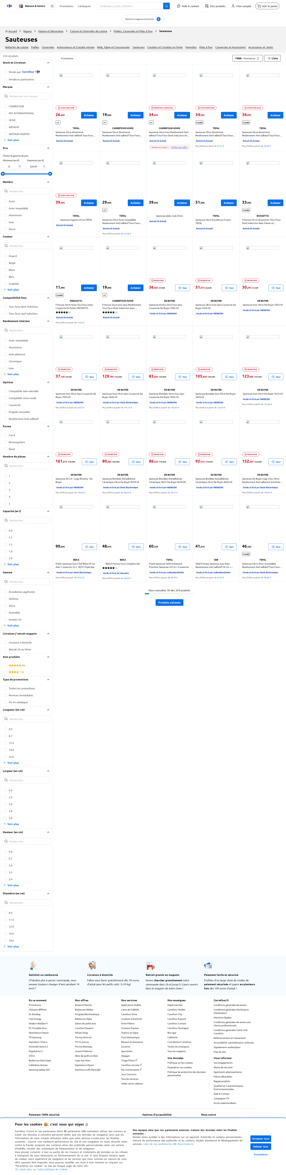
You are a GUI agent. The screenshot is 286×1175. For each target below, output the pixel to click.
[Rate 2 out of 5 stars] (12, 665)
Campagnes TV (221, 1098)
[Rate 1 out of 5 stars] (10, 665)
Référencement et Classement (230, 1037)
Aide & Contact (221, 1093)
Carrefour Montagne (178, 1027)
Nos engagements (223, 1062)
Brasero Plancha (83, 1004)
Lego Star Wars (82, 1060)
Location (125, 1046)
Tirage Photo (128, 1060)
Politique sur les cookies (180, 1062)
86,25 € (127, 492)
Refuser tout (260, 1146)
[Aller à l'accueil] (9, 6)
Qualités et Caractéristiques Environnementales (228, 1087)
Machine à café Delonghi (88, 1069)
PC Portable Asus (38, 1027)
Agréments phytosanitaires (228, 1071)
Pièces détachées (223, 1076)
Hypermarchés (175, 1004)
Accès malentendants (225, 1102)
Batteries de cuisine (16, 47)
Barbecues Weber (84, 1009)
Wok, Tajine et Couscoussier (113, 47)
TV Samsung (35, 1037)
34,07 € (80, 407)
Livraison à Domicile (131, 1018)
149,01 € (268, 492)
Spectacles (126, 1051)
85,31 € (174, 492)
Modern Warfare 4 (38, 1023)
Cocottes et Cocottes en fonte (165, 47)
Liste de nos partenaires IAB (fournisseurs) (168, 1143)
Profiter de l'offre (179, 147)
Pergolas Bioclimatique (87, 1014)
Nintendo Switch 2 (38, 1046)
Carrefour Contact (176, 1023)
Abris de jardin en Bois (86, 1055)
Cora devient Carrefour (179, 1041)
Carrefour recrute (130, 1064)
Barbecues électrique (40, 1060)
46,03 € (127, 578)
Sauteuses (139, 47)
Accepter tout (260, 1138)
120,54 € (221, 407)
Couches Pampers (84, 1027)
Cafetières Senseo (38, 1064)
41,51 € (220, 146)
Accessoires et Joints (260, 47)
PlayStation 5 (36, 1051)
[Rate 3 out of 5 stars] (15, 665)
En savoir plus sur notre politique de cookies (42, 1169)
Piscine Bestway (83, 1046)
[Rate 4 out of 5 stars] (17, 665)
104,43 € (175, 407)
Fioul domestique (130, 1037)
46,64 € (267, 577)
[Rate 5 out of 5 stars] (20, 665)
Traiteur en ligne (129, 1032)
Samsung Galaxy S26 (39, 1069)
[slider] (3, 174)
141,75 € (128, 407)
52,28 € (127, 233)
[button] (52, 6)
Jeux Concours (128, 1074)
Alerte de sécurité (223, 1067)
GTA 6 (32, 1055)
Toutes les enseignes (178, 1046)
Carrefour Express (176, 1018)
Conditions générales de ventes (230, 1004)
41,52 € (220, 577)
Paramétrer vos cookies (179, 1067)
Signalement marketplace (227, 1047)
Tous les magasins (176, 1051)
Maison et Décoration (50, 31)
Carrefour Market (176, 1009)
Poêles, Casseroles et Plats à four (133, 31)
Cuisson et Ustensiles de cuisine (88, 31)
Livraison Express (130, 1027)
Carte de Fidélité (130, 1009)
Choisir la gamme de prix (15, 155)
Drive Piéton (127, 1023)
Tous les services (129, 1078)
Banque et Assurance (132, 1041)
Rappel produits (222, 1081)
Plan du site (220, 1051)
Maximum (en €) (35, 160)
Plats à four (206, 47)
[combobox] (134, 6)
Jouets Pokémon (84, 1051)
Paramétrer (261, 1154)
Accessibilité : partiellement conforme (234, 1042)
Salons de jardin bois (85, 1023)
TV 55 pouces (82, 1041)
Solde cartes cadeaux (132, 1083)
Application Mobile (131, 1004)
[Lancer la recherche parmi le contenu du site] (166, 6)
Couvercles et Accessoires (230, 47)
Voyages (125, 1055)
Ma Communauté (130, 1069)
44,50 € (267, 146)
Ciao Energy (35, 1018)
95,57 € (80, 577)
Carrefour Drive (129, 1014)
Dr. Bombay (35, 1014)
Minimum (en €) (11, 160)
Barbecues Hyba (83, 1018)
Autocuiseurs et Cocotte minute (76, 47)
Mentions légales (223, 1017)
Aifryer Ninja (81, 1032)
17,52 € (80, 322)
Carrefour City (174, 1014)
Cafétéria (172, 1037)
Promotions (67, 58)
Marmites (191, 47)
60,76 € (174, 577)
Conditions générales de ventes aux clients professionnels (232, 1024)
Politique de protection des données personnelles (186, 1073)
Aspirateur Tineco (38, 1041)
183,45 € (81, 492)
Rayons (27, 31)
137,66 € (268, 404)
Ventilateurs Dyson (39, 1032)
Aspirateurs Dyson (84, 1064)
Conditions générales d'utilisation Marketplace (231, 1011)
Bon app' (171, 1032)
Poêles (35, 47)
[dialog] (143, 1146)
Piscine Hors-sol (83, 1037)
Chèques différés (38, 1009)
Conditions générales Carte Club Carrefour (230, 1031)
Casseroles (48, 47)
